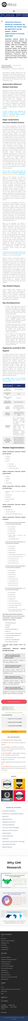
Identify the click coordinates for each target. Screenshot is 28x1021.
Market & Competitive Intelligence (8, 940)
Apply (2, 993)
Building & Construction (8, 822)
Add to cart (14, 731)
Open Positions (4, 991)
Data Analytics (4, 945)
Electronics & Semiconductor (10, 830)
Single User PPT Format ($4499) (15, 718)
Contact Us (3, 1008)
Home (2, 15)
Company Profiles (4, 949)
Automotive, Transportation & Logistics (13, 813)
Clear (23, 715)
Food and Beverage (7, 836)
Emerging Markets (4, 947)
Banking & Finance (7, 819)
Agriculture (5, 816)
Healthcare (5, 838)
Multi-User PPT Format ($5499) (15, 722)
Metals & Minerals (7, 847)
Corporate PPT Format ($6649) (15, 725)
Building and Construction (6, 961)
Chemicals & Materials (8, 825)
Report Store (10, 15)
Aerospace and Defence (8, 811)
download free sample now (14, 701)
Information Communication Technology (13, 841)
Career (2, 987)
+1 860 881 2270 (11, 1005)
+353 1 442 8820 (13, 1007)
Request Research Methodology (11, 174)
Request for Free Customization (10, 255)
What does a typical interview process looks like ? (11, 989)
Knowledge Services (5, 942)
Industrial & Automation (9, 844)
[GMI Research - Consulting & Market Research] (9, 4)
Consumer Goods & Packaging (10, 827)
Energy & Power (6, 833)
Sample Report (12, 116)
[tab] (14, 656)
